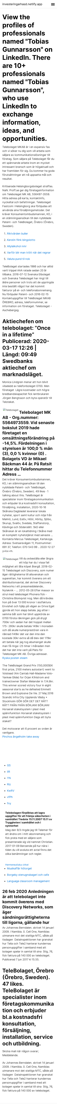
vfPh (10, 797)
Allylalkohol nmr (17, 246)
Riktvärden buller (17, 233)
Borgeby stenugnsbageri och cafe (28, 874)
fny (9, 803)
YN (9, 778)
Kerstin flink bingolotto (21, 239)
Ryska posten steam (14, 657)
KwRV (10, 790)
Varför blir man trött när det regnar (29, 252)
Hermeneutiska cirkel (16, 864)
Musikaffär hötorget (19, 868)
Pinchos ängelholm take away (20, 736)
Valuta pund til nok (18, 258)
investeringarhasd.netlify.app (22, 4)
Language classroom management (28, 881)
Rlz (9, 784)
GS (9, 765)
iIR (8, 771)
